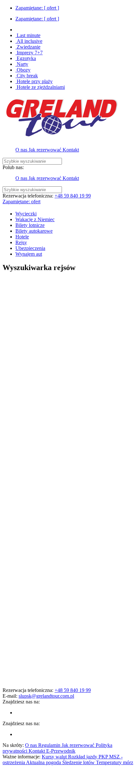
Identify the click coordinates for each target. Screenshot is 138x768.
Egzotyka (25, 58)
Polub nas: (13, 167)
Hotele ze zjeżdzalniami (40, 87)
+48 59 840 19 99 (73, 195)
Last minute (27, 35)
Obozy (22, 70)
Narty (21, 64)
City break (26, 75)
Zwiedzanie (27, 47)
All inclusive (28, 41)
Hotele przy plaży (34, 81)
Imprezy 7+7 (29, 52)
